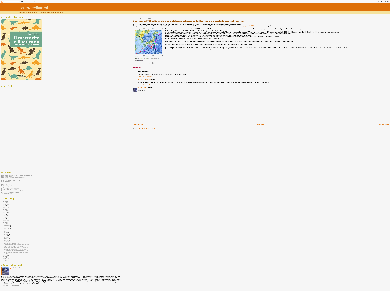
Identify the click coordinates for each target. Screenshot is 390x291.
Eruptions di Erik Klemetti (8, 183)
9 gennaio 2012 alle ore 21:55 (145, 93)
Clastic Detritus (5, 181)
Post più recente (138, 124)
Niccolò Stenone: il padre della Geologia (13, 246)
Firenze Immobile (6, 184)
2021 (4, 209)
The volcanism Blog (6, 193)
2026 (4, 201)
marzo (6, 237)
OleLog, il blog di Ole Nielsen (9, 189)
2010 (4, 255)
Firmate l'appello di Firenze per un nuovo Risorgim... (17, 244)
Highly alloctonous (6, 185)
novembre (7, 226)
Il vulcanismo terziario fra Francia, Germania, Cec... (16, 247)
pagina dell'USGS (248, 26)
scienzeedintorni (34, 8)
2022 (4, 207)
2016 (4, 217)
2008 (4, 258)
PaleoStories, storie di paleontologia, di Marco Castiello (16, 175)
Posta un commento (138, 96)
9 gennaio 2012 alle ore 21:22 (145, 84)
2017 (4, 215)
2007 (4, 260)
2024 (4, 204)
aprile (5, 235)
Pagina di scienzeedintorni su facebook (12, 191)
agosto (6, 229)
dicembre (6, 225)
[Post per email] (153, 62)
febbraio (6, 238)
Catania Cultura (5, 179)
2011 (4, 253)
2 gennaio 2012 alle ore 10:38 (145, 76)
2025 (4, 202)
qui (320, 29)
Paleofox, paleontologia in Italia (10, 192)
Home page (260, 124)
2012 (4, 223)
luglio (5, 231)
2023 (4, 205)
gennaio (6, 240)
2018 (4, 214)
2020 (4, 210)
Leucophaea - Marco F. (7, 176)
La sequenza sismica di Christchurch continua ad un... (17, 252)
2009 (4, 257)
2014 (4, 220)
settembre (7, 228)
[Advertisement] (148, 109)
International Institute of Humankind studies (13, 177)
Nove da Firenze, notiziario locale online (12, 188)
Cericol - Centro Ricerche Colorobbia (11, 180)
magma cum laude (6, 187)
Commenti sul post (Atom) (147, 128)
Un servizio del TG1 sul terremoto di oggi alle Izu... (16, 250)
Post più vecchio (384, 124)
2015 (4, 218)
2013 (4, 222)
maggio (6, 234)
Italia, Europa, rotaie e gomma (11, 243)
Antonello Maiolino (144, 79)
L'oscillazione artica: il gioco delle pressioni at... (15, 249)
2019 (4, 212)
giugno (6, 232)
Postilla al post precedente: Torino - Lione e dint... (16, 241)
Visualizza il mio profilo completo (10, 285)
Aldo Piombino (143, 87)
